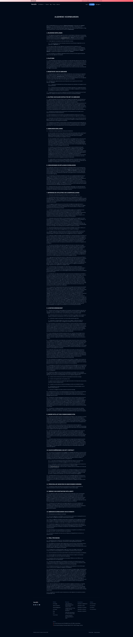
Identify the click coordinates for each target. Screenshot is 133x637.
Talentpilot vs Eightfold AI (82, 603)
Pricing (54, 4)
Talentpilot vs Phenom (82, 609)
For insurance (92, 605)
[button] (41, 4)
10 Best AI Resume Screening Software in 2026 (69, 617)
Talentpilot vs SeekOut (82, 611)
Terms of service (97, 632)
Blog (50, 4)
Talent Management (56, 607)
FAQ (54, 613)
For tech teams (93, 603)
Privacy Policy (91, 632)
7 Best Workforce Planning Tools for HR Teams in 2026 (69, 605)
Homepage (55, 603)
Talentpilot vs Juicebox (82, 607)
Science (47, 4)
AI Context (55, 609)
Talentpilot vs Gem (81, 605)
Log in (87, 4)
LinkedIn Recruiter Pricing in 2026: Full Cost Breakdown (70, 609)
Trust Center (55, 614)
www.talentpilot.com (65, 37)
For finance (92, 607)
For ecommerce (93, 609)
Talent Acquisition (56, 605)
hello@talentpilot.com (55, 466)
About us (58, 4)
